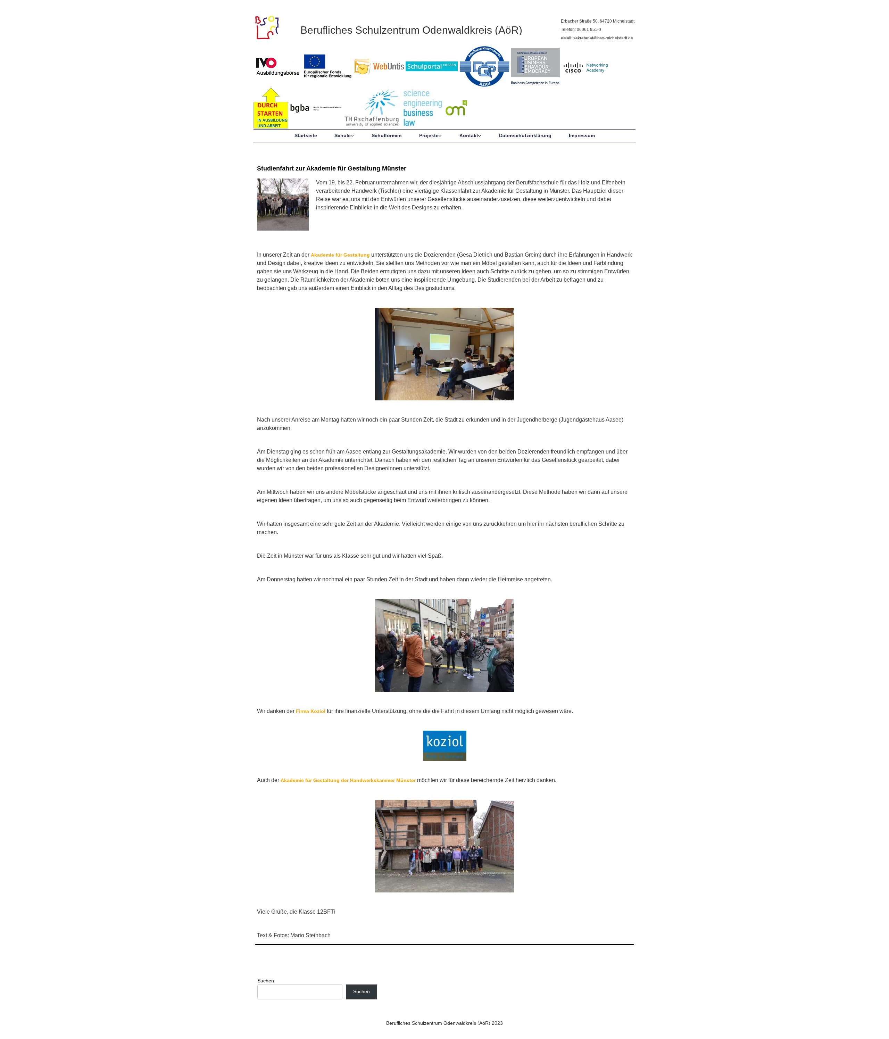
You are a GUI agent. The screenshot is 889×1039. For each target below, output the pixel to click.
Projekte (429, 135)
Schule (342, 135)
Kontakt (468, 135)
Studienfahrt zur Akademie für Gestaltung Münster (331, 168)
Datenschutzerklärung (525, 135)
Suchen (265, 980)
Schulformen (387, 135)
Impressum (582, 135)
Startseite (305, 135)
